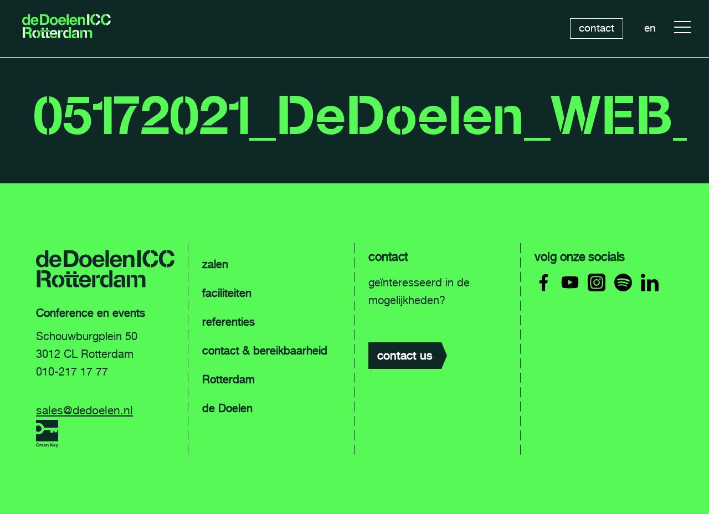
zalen (215, 264)
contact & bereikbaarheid (264, 350)
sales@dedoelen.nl (84, 410)
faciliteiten (226, 293)
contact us (405, 355)
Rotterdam (228, 379)
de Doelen (227, 408)
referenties (228, 321)
